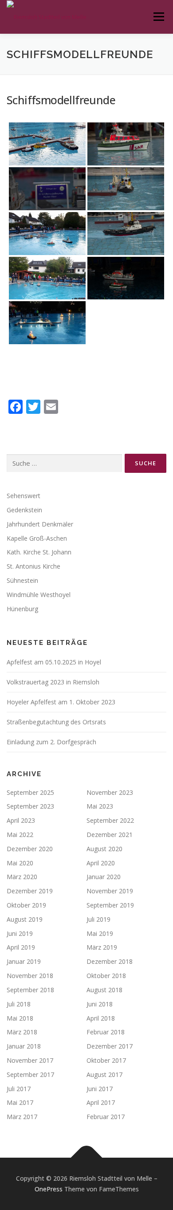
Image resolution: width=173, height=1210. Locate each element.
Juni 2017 (99, 1088)
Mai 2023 (99, 806)
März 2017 (22, 1116)
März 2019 (101, 947)
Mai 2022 (20, 834)
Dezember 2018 (109, 961)
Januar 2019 (24, 961)
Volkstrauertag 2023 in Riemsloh (53, 682)
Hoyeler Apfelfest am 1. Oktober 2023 (61, 702)
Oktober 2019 (26, 905)
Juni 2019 (20, 933)
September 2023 (30, 806)
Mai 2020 (20, 863)
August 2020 (104, 849)
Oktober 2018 (106, 975)
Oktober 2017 (106, 1060)
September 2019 (110, 905)
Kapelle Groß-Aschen (37, 538)
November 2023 (109, 792)
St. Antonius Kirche (33, 566)
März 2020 (22, 876)
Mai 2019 (99, 933)
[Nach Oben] (86, 1158)
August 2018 (104, 990)
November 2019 (109, 891)
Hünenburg (22, 609)
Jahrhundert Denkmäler (40, 524)
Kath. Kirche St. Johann (39, 552)
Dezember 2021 (109, 834)
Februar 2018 (105, 1032)
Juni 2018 (99, 1004)
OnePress (49, 1189)
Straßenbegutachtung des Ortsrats (56, 722)
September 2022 (110, 820)
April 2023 (21, 820)
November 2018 (30, 975)
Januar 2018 (24, 1046)
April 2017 (100, 1102)
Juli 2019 (98, 919)
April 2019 (21, 947)
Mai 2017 (20, 1102)
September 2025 (30, 792)
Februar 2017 (105, 1116)
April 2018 (100, 1018)
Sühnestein (22, 580)
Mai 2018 (20, 1018)
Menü (158, 16)
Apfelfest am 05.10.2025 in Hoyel (54, 662)
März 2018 (22, 1032)
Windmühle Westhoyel (39, 594)
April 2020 (100, 863)
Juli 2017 (19, 1088)
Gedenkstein (24, 510)
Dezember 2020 (30, 849)
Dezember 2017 (109, 1046)
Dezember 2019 (30, 891)
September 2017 (30, 1074)
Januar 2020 (103, 876)
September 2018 (30, 990)
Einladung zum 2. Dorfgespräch (51, 742)
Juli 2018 (19, 1004)
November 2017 (30, 1060)
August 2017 (104, 1074)
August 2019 (25, 919)
